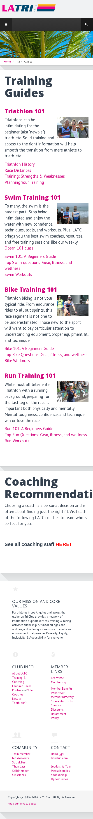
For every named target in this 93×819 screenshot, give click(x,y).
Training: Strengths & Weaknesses (35, 176)
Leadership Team (61, 766)
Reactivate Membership (59, 680)
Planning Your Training (24, 182)
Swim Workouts (18, 274)
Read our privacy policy (22, 803)
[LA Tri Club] (28, 9)
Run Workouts (17, 440)
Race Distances (18, 170)
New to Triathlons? (19, 701)
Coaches (17, 694)
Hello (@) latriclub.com (59, 756)
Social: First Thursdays (19, 765)
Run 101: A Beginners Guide (29, 428)
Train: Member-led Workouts (21, 756)
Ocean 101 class (19, 248)
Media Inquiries (60, 771)
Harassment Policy (58, 716)
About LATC (19, 673)
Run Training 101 (30, 376)
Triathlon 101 (25, 111)
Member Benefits (61, 689)
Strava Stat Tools (62, 701)
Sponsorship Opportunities (59, 777)
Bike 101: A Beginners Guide (29, 348)
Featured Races (21, 686)
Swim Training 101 (32, 197)
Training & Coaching (19, 680)
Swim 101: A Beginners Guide (30, 256)
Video (31, 690)
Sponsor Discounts (57, 707)
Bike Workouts (17, 360)
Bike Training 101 (31, 290)
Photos (16, 690)
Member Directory (62, 697)
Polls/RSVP (58, 693)
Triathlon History (20, 164)
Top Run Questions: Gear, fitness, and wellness (46, 434)
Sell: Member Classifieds (20, 773)
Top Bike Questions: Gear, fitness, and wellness (46, 354)
